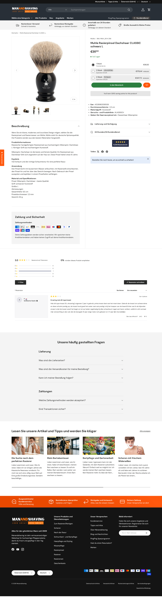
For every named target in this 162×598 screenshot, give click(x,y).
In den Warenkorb (116, 85)
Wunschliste (100, 2)
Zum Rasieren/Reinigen (63, 523)
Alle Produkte (41, 18)
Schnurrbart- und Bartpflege (65, 537)
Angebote (60, 18)
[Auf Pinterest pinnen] (107, 151)
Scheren (57, 528)
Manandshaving (21, 583)
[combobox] (89, 9)
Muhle (92, 39)
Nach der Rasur (60, 532)
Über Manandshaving (99, 530)
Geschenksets (59, 563)
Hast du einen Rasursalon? (101, 543)
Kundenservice (96, 521)
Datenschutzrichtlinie (93, 583)
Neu (51, 18)
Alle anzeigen (145, 431)
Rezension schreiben (137, 282)
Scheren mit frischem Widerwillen (129, 460)
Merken (70, 18)
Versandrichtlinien (109, 583)
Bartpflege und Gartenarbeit (98, 458)
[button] (149, 9)
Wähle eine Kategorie (21, 18)
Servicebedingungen (144, 583)
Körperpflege (59, 546)
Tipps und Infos (96, 525)
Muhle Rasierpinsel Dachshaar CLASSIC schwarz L (33, 33)
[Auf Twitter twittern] (98, 151)
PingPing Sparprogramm (118, 18)
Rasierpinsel (59, 550)
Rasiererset (58, 559)
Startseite (15, 33)
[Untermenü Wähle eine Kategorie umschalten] (31, 18)
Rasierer (57, 554)
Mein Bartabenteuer (58, 458)
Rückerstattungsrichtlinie (126, 583)
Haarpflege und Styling (63, 541)
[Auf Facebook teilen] (102, 151)
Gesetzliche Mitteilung (143, 588)
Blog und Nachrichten (99, 534)
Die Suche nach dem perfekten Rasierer (22, 460)
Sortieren (120, 290)
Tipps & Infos (113, 2)
